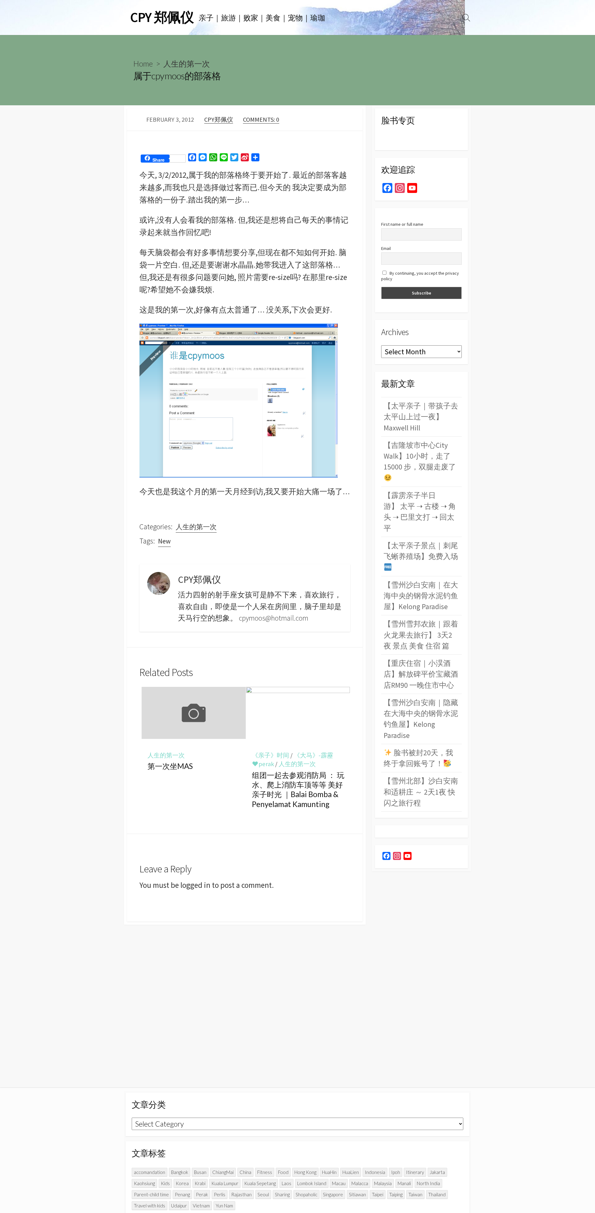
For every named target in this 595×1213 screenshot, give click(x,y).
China (245, 1172)
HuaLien (350, 1172)
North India (428, 1183)
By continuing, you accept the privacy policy (420, 275)
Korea (182, 1183)
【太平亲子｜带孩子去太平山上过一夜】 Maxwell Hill (421, 416)
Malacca (359, 1183)
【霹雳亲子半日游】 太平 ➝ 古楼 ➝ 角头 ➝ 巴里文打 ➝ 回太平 (420, 512)
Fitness (264, 1172)
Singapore (333, 1194)
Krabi (200, 1183)
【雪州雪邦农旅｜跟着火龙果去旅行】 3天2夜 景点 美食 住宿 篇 (421, 634)
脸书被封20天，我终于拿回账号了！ (418, 758)
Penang (182, 1194)
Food (283, 1172)
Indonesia (375, 1172)
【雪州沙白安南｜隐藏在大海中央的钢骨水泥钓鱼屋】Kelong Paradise (421, 719)
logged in (195, 885)
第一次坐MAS (170, 765)
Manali (404, 1183)
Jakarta (437, 1172)
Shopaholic (306, 1194)
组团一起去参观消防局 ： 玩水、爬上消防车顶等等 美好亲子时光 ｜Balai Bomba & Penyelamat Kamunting (298, 789)
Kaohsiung (144, 1183)
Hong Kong (305, 1172)
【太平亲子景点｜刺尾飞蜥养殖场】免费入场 (421, 551)
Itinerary (415, 1172)
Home (143, 63)
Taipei (377, 1194)
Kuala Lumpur (224, 1183)
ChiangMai (223, 1172)
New (164, 541)
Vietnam (201, 1205)
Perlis (219, 1194)
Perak (202, 1194)
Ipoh (395, 1172)
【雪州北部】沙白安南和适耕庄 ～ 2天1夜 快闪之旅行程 (421, 791)
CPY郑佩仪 (218, 119)
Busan (200, 1172)
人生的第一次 (186, 63)
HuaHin (329, 1172)
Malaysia (383, 1183)
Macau (339, 1183)
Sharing (282, 1194)
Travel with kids (149, 1205)
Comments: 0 (261, 119)
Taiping (396, 1194)
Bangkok (179, 1172)
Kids (165, 1183)
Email (386, 248)
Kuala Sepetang (260, 1183)
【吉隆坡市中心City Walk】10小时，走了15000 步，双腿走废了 (420, 456)
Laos (286, 1183)
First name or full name (402, 224)
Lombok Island (311, 1183)
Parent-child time (151, 1194)
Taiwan (415, 1194)
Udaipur (179, 1205)
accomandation (149, 1172)
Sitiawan (357, 1194)
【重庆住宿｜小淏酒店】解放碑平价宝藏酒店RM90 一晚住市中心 (421, 674)
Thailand (437, 1194)
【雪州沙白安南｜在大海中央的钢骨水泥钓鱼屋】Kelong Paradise (421, 595)
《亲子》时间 (270, 755)
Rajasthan (241, 1194)
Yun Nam (224, 1205)
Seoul (263, 1194)
